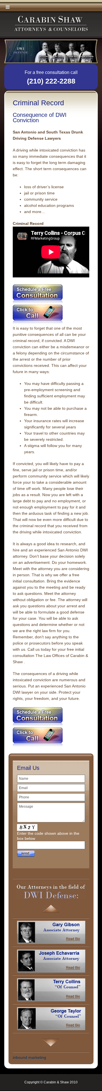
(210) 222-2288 (51, 81)
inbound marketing (29, 1057)
